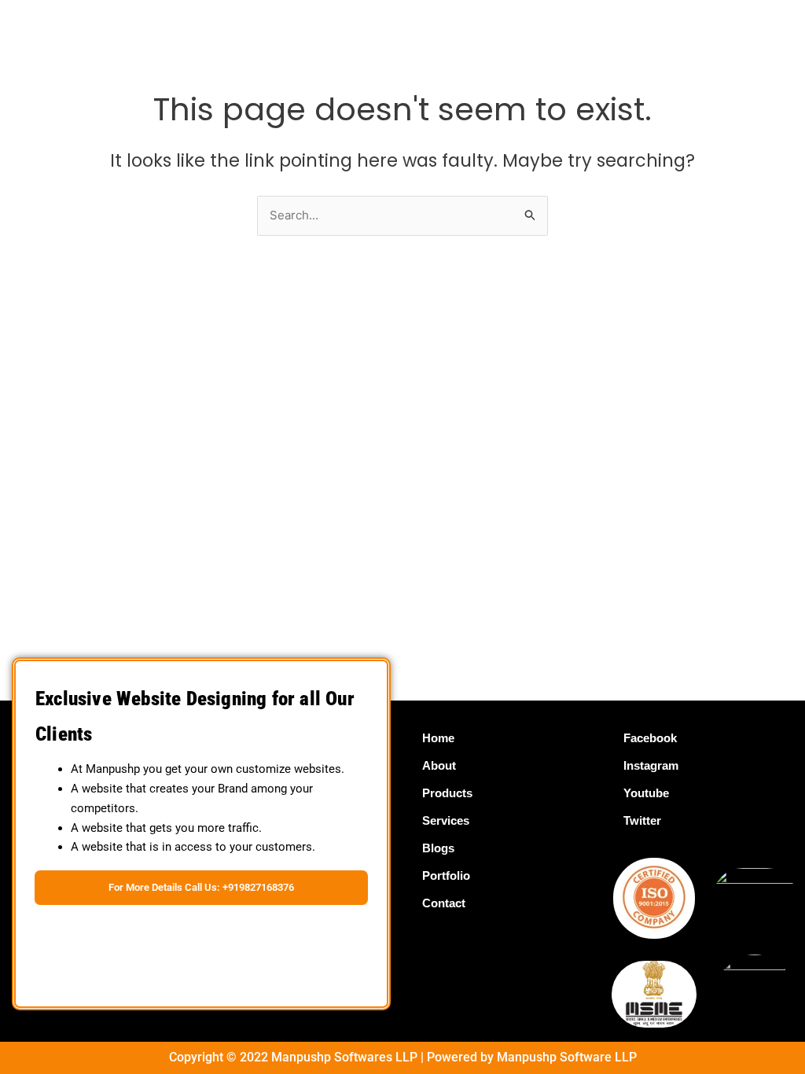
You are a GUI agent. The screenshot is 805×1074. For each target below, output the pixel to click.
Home (438, 738)
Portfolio (446, 875)
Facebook (650, 738)
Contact (443, 903)
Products (447, 793)
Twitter (642, 820)
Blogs (438, 848)
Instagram (650, 765)
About (439, 765)
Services (445, 820)
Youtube (646, 793)
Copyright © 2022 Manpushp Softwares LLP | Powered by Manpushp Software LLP (403, 1057)
